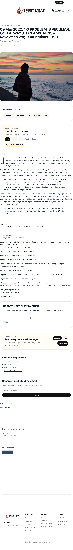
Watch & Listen (62, 521)
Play (7, 139)
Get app (59, 2)
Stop (21, 139)
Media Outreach (30, 527)
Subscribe (36, 395)
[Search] (68, 11)
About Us (28, 521)
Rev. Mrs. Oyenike (47, 523)
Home (27, 518)
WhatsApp (9, 115)
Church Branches (47, 526)
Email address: (8, 318)
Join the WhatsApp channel (13, 371)
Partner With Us (63, 524)
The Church (29, 524)
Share (45, 115)
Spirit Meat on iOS (10, 364)
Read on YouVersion (10, 367)
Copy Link (37, 115)
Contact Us (61, 518)
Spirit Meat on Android (11, 361)
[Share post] (14, 46)
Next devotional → (6, 407)
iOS (65, 338)
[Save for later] (9, 46)
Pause (14, 139)
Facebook (21, 115)
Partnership (29, 530)
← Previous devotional (7, 404)
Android (57, 338)
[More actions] (19, 46)
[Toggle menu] (5, 11)
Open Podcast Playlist (14, 145)
